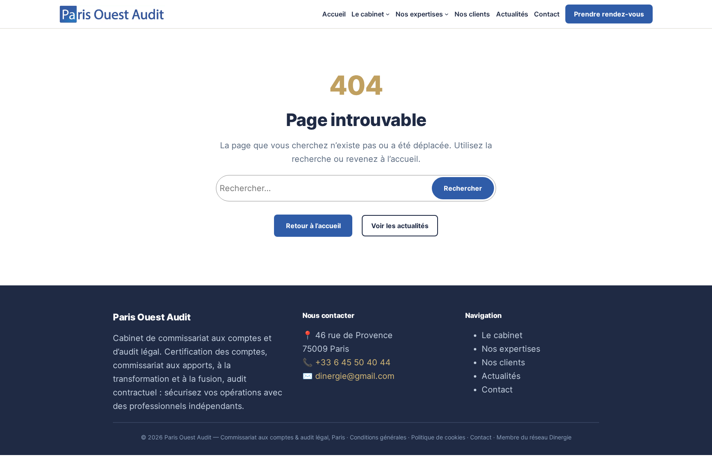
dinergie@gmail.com (354, 376)
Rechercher (463, 188)
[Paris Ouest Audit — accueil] (112, 14)
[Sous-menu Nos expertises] (447, 14)
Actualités (501, 376)
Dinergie (560, 437)
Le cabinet (502, 335)
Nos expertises (511, 349)
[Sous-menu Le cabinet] (388, 14)
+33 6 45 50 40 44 (353, 362)
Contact (497, 390)
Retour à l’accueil (313, 226)
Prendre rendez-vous (609, 14)
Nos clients (503, 362)
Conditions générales (378, 437)
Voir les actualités (400, 226)
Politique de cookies (438, 437)
